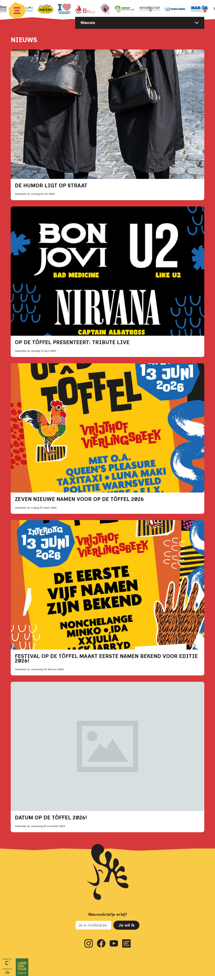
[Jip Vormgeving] (7, 973)
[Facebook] (101, 943)
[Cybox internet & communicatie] (7, 963)
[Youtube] (114, 943)
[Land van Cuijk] (126, 943)
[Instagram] (88, 943)
